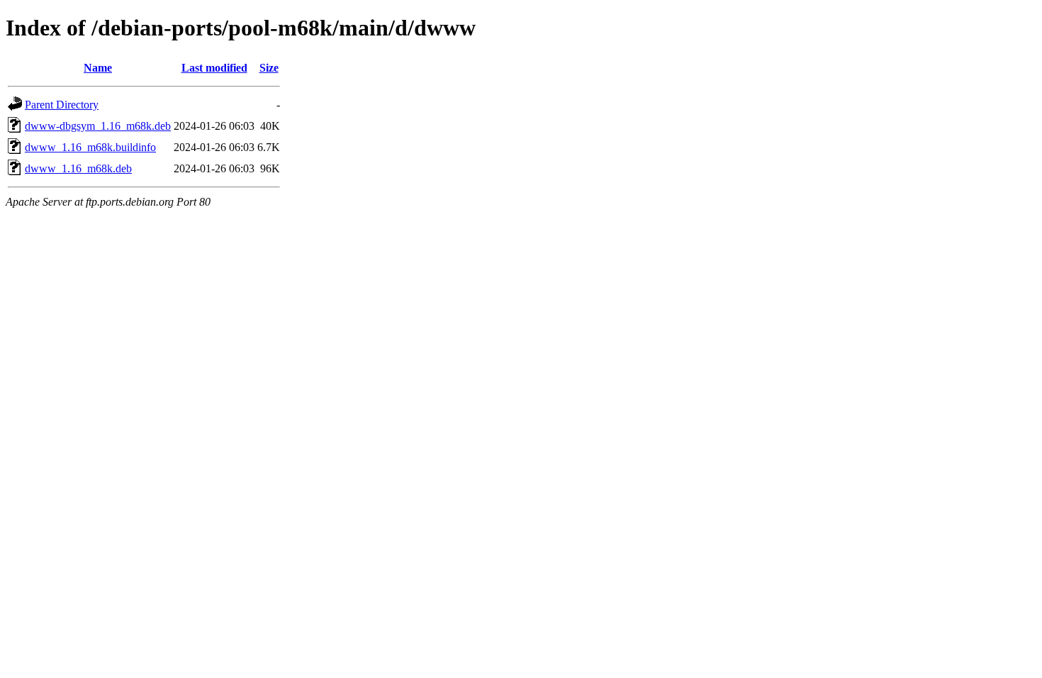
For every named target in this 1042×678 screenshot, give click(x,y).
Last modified (214, 68)
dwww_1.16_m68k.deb (78, 168)
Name (98, 68)
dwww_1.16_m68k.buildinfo (90, 147)
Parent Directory (62, 105)
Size (269, 68)
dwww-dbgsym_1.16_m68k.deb (98, 126)
